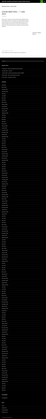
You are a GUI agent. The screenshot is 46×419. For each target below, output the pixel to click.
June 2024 (4, 117)
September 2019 (5, 211)
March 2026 (4, 87)
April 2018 (4, 246)
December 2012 (5, 375)
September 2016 (5, 284)
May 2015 (4, 317)
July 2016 (3, 286)
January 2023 (4, 151)
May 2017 (4, 267)
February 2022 (4, 173)
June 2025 (4, 95)
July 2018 (3, 239)
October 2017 (4, 259)
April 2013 (4, 366)
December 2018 (5, 231)
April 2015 (4, 319)
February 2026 (4, 89)
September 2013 (5, 357)
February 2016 (4, 297)
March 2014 (4, 344)
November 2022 (5, 155)
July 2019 (3, 216)
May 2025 (4, 97)
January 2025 (4, 106)
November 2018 (5, 233)
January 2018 (4, 252)
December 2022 (5, 153)
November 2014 (5, 329)
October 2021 (4, 181)
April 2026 (4, 85)
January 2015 (4, 325)
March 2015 (4, 321)
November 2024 (5, 108)
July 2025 (3, 93)
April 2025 (4, 100)
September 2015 (5, 308)
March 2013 (4, 368)
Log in (3, 405)
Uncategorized (4, 397)
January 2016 (4, 299)
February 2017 (4, 274)
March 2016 (4, 295)
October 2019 (4, 209)
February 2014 (4, 347)
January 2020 (4, 203)
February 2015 (4, 323)
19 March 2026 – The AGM (7, 70)
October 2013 (4, 355)
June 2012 (4, 385)
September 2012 (5, 381)
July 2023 (3, 138)
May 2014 (4, 340)
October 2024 (4, 110)
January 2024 (4, 128)
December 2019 (5, 205)
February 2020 (4, 201)
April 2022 (4, 168)
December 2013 (5, 351)
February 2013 (4, 370)
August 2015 (4, 310)
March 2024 (4, 123)
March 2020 (4, 198)
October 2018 (4, 235)
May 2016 (4, 291)
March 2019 (4, 224)
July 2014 (3, 336)
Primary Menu (44, 1)
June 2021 (4, 188)
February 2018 (4, 250)
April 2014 (4, 342)
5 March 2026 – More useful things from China (10, 75)
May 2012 (4, 387)
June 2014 (4, 338)
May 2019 (4, 220)
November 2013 (5, 353)
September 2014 (5, 334)
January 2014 (4, 349)
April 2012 (4, 390)
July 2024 (3, 115)
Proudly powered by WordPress (7, 417)
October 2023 (4, 134)
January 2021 (4, 192)
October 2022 (4, 158)
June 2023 (4, 140)
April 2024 (4, 121)
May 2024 (4, 119)
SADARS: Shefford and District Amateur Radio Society (16, 1)
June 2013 (4, 362)
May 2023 (4, 143)
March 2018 (4, 248)
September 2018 (5, 237)
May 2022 (4, 166)
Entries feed (4, 407)
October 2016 (4, 282)
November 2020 (5, 194)
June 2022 (4, 164)
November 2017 (5, 256)
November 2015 (5, 304)
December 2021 (5, 177)
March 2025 (4, 102)
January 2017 (4, 276)
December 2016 (5, 278)
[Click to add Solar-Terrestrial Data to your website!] (38, 23)
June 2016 (4, 289)
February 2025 (4, 104)
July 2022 (3, 162)
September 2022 (5, 160)
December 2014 (5, 327)
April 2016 (4, 293)
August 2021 (4, 186)
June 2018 (4, 241)
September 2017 (5, 261)
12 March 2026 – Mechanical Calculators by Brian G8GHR (13, 72)
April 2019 (4, 222)
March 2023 (4, 147)
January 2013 (4, 372)
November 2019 (5, 207)
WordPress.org (4, 412)
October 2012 (4, 379)
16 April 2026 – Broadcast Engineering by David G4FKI (12, 68)
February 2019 (4, 226)
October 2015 (4, 306)
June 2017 (4, 265)
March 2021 (4, 190)
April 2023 (4, 145)
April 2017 (4, 269)
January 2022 (4, 175)
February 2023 (4, 149)
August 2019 (4, 213)
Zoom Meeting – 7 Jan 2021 (13, 13)
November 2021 (5, 179)
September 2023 (5, 136)
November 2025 (5, 91)
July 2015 (3, 312)
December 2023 (5, 130)
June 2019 (4, 218)
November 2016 (5, 280)
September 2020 (5, 196)
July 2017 (3, 263)
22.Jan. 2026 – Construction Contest (9, 77)
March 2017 (4, 271)
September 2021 (5, 183)
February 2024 (4, 125)
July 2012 (3, 383)
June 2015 (4, 314)
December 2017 (5, 254)
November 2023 (5, 132)
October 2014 (4, 332)
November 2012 (5, 377)
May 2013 (4, 364)
